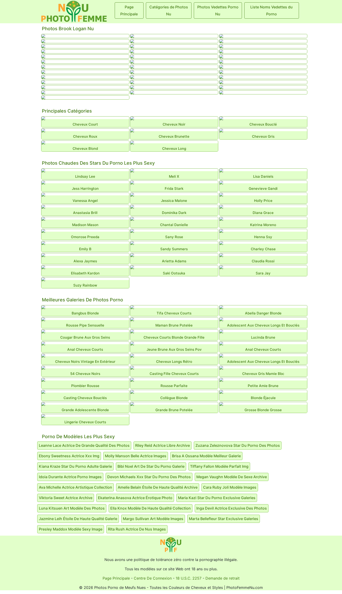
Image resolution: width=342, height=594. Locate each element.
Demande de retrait (222, 578)
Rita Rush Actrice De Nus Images (137, 529)
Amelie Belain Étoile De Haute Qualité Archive (158, 487)
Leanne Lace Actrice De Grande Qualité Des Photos (84, 445)
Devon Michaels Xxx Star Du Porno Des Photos (149, 476)
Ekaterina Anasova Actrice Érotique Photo (135, 497)
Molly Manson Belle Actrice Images (135, 456)
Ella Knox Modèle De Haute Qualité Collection (150, 508)
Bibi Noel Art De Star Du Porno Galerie (150, 466)
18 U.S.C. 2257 (188, 578)
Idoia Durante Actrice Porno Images (70, 476)
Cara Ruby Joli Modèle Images (229, 487)
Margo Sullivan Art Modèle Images (153, 518)
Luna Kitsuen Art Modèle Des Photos (72, 508)
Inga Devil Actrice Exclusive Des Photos (231, 508)
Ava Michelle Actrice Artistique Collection (75, 487)
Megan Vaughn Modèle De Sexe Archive (231, 476)
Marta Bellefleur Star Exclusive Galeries (223, 518)
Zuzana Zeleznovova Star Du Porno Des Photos (237, 445)
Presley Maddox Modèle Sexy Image (70, 529)
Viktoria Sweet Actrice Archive (65, 497)
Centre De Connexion (153, 578)
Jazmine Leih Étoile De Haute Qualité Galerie (78, 518)
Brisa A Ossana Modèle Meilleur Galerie (206, 456)
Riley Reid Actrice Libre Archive (162, 445)
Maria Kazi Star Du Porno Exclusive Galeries (216, 497)
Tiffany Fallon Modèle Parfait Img (219, 466)
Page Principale (116, 578)
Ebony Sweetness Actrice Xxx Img (69, 456)
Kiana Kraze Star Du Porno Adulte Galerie (75, 466)
